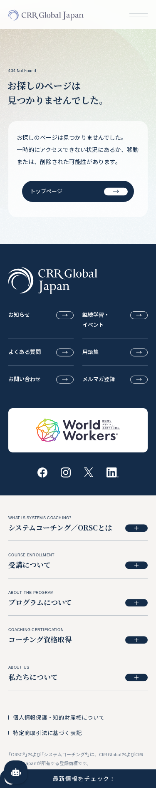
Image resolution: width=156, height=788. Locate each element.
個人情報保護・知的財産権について (58, 717)
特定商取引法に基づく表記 (47, 733)
